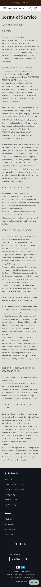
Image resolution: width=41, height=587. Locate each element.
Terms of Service (11, 500)
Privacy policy (29, 574)
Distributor (9, 524)
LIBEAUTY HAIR (19, 571)
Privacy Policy (10, 495)
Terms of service (15, 577)
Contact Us (9, 534)
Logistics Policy (10, 505)
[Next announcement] (36, 2)
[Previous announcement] (4, 2)
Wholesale (8, 519)
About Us (8, 479)
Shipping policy (28, 577)
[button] (4, 8)
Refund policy (18, 574)
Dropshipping (10, 529)
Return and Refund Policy (14, 489)
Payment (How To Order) (14, 484)
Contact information (21, 581)
